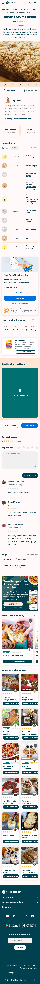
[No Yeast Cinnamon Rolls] (17, 641)
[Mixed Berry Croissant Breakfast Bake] (10, 759)
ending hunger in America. (21, 312)
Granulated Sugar (31, 174)
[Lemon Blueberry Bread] (10, 863)
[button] (3, 2)
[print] (4, 85)
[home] (13, 2)
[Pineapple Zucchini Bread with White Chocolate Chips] (29, 863)
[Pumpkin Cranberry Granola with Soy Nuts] (29, 794)
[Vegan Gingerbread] (29, 690)
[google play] (12, 925)
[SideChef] (11, 893)
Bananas (29, 246)
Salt (27, 238)
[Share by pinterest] (12, 85)
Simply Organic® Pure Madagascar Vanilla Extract (32, 200)
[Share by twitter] (28, 85)
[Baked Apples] (10, 828)
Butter (28, 156)
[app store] (29, 925)
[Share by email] (36, 85)
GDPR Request (11, 965)
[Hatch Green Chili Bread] (29, 828)
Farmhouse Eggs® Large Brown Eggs (31, 186)
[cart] (35, 2)
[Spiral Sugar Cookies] (10, 725)
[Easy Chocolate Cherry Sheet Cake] (10, 794)
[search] (30, 2)
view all (34, 616)
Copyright (11, 972)
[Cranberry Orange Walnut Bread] (10, 690)
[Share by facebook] (20, 85)
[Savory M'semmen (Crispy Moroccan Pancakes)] (29, 759)
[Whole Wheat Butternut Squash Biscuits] (29, 725)
